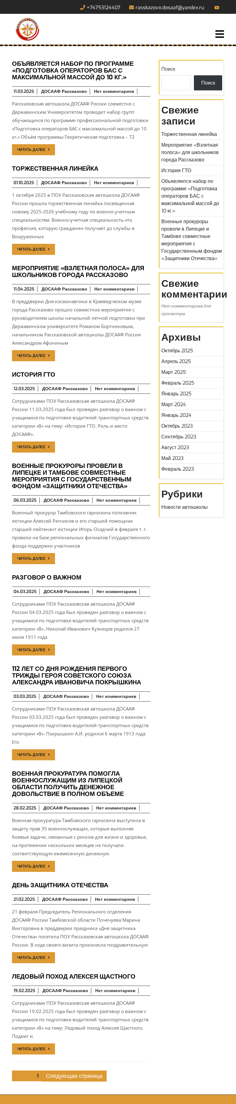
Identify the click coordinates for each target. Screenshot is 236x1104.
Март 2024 (173, 404)
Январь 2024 (176, 415)
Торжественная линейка (189, 134)
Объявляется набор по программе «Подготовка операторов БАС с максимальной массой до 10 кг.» (190, 196)
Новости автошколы (184, 507)
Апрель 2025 (176, 361)
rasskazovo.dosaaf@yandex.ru (170, 7)
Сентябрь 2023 (178, 436)
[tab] (219, 34)
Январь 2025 (176, 393)
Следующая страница (74, 1076)
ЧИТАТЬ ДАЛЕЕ (31, 149)
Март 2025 (173, 372)
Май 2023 (172, 458)
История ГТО (176, 170)
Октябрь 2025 (177, 350)
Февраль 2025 (177, 383)
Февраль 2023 (177, 469)
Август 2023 (175, 447)
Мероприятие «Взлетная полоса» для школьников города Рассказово (190, 152)
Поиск (168, 69)
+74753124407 (103, 7)
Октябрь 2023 (177, 426)
